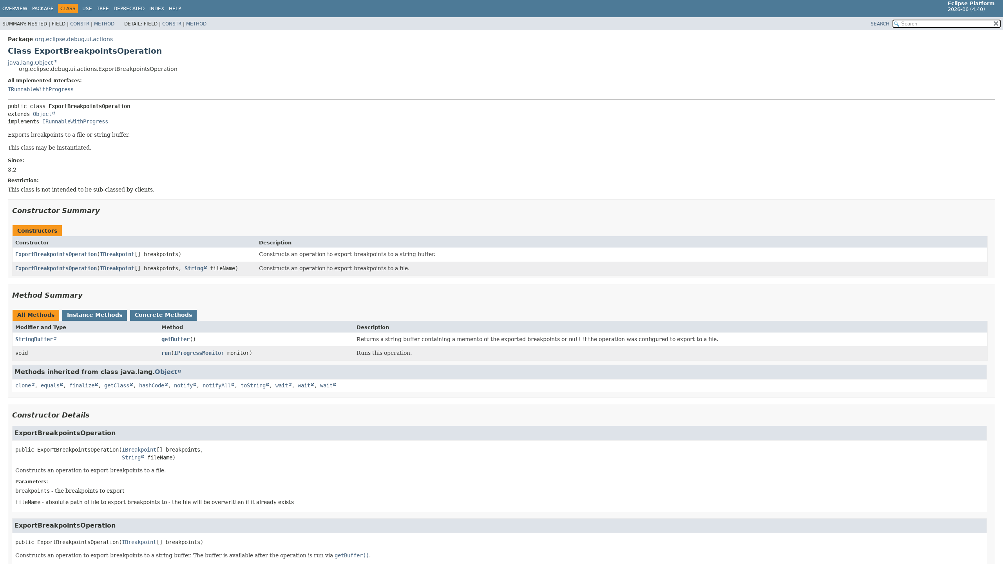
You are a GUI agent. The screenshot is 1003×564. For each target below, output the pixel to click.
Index (156, 8)
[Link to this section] (105, 210)
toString (253, 385)
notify (183, 385)
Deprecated (129, 8)
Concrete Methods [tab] (163, 315)
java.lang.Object (30, 63)
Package (43, 8)
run (166, 353)
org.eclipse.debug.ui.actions (74, 39)
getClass (116, 385)
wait (281, 385)
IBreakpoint (117, 254)
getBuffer (175, 339)
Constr (79, 24)
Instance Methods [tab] (94, 315)
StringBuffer (34, 339)
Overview (14, 8)
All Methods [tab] (35, 315)
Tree (103, 8)
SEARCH (880, 24)
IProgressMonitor (199, 353)
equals (50, 385)
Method (104, 24)
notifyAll (217, 385)
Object (42, 114)
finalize (81, 385)
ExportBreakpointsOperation (56, 254)
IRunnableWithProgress (41, 89)
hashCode (151, 385)
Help (175, 8)
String (194, 268)
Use (87, 8)
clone (23, 385)
